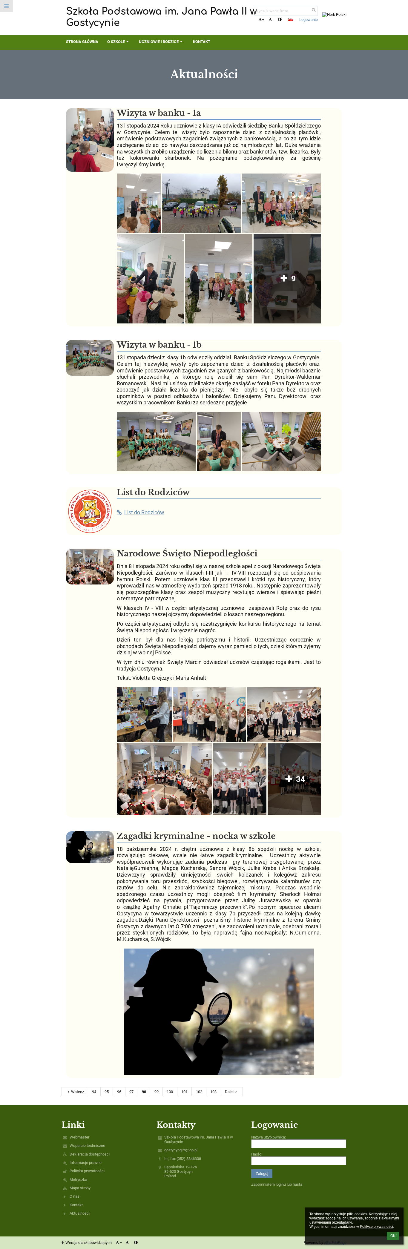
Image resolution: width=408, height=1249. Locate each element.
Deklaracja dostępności (90, 1154)
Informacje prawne (86, 1162)
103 (213, 1092)
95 (107, 1092)
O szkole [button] (116, 41)
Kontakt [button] (201, 41)
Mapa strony (80, 1188)
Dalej (229, 1092)
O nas (74, 1196)
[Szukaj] (313, 10)
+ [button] (263, 19)
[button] (279, 19)
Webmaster (79, 1137)
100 (170, 1092)
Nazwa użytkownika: (268, 1137)
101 (184, 1092)
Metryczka (78, 1179)
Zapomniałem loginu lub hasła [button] (276, 1184)
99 (156, 1092)
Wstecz (77, 1092)
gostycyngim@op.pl (180, 1150)
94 (94, 1092)
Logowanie (308, 19)
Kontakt (76, 1205)
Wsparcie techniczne (87, 1145)
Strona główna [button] (82, 41)
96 (119, 1092)
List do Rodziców (144, 512)
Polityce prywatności (376, 1227)
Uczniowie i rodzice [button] (159, 41)
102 (199, 1092)
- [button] (272, 19)
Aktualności (80, 1213)
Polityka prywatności (87, 1171)
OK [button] (392, 1236)
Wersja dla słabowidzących (89, 1242)
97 (131, 1092)
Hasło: (256, 1154)
